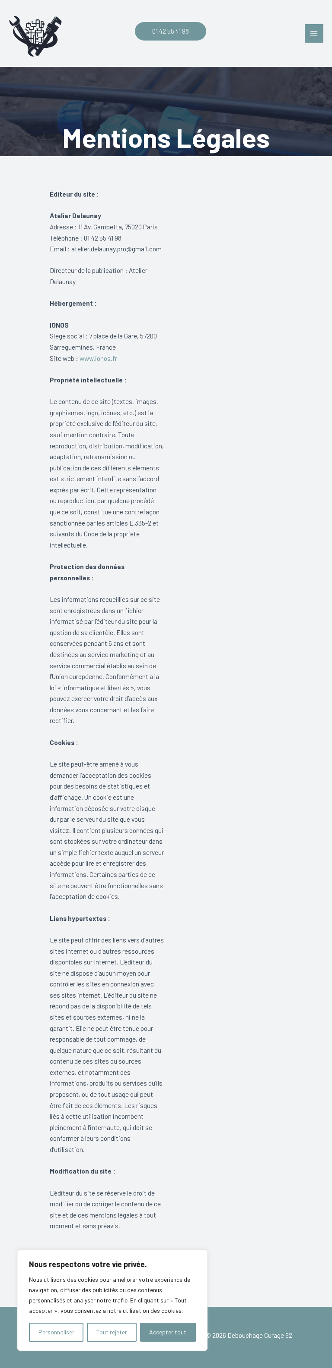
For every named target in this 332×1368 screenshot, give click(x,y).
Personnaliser (56, 1332)
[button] (166, 31)
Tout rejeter (111, 1332)
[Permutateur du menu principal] (314, 33)
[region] (112, 1300)
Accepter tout (167, 1332)
